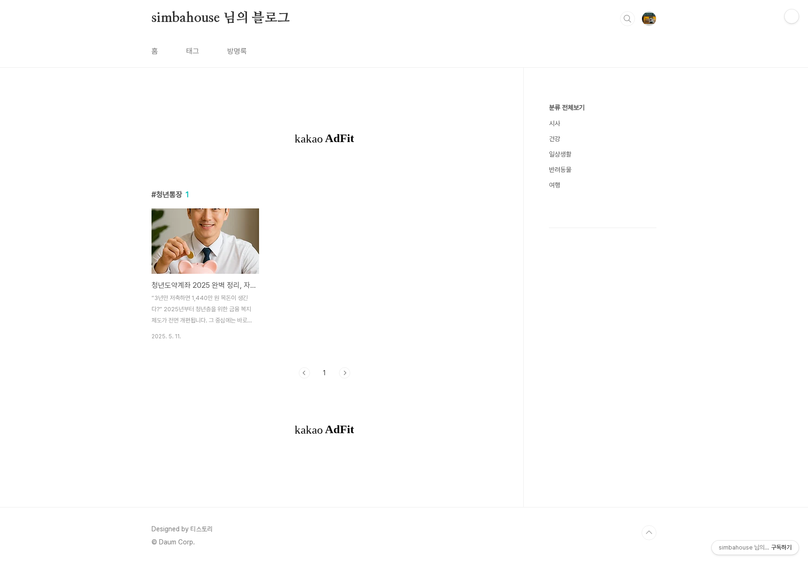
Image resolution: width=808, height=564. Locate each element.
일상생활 (560, 154)
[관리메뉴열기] (792, 16)
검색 (627, 19)
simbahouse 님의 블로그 (221, 18)
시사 (554, 123)
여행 (554, 185)
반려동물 (560, 169)
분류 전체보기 (566, 107)
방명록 (237, 51)
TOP (649, 532)
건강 (554, 139)
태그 (192, 51)
